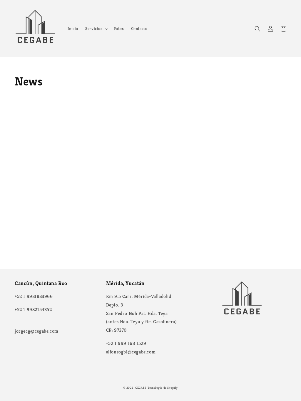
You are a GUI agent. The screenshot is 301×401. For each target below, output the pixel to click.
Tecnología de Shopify (163, 388)
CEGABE (140, 388)
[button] (96, 28)
